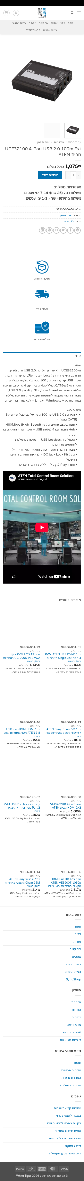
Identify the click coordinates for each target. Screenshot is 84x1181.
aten (67, 221)
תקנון (77, 1063)
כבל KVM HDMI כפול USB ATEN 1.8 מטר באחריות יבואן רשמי (22, 733)
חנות (70, 23)
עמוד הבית (74, 142)
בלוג (62, 23)
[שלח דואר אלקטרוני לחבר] (56, 230)
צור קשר (43, 23)
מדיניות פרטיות (71, 1070)
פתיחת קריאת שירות (67, 1108)
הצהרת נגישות (71, 1078)
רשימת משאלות (70, 1040)
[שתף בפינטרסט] (49, 230)
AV (72, 221)
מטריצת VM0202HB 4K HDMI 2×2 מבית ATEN (65, 806)
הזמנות (76, 1002)
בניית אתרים (50, 30)
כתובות (76, 1017)
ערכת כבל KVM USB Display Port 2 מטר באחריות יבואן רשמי (22, 808)
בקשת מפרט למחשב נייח (64, 1123)
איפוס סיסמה (72, 1032)
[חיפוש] (72, 13)
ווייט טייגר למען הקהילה (65, 1153)
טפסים (32, 23)
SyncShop (33, 30)
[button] (78, 13)
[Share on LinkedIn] (42, 230)
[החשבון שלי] (16, 13)
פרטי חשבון (73, 1025)
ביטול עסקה (73, 1146)
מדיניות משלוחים (70, 1085)
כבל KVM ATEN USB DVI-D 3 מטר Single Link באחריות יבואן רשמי (63, 658)
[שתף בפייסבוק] (70, 230)
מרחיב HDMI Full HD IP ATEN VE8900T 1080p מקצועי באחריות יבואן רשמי (64, 883)
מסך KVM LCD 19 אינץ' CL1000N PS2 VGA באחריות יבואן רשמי (21, 658)
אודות (54, 23)
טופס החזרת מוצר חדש (65, 1138)
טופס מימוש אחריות (68, 1131)
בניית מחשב (19, 23)
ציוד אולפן (43, 142)
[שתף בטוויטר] (63, 230)
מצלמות (59, 142)
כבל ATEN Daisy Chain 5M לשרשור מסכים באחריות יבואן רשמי (63, 733)
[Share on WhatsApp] (77, 230)
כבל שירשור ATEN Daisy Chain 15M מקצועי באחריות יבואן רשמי (22, 883)
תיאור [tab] (78, 356)
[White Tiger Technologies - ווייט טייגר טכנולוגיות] (42, 13)
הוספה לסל (50, 175)
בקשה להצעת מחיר (68, 1116)
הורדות (76, 1010)
